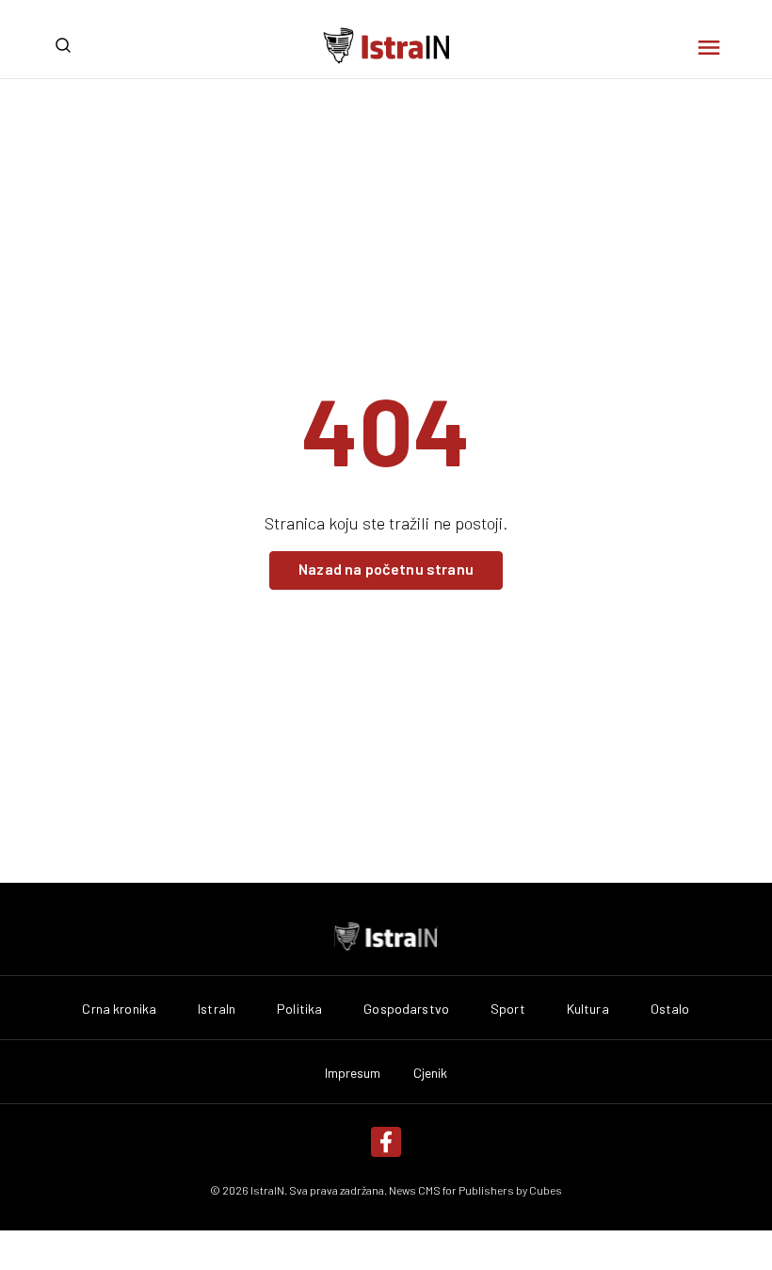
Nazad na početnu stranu (386, 569)
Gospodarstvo (406, 1009)
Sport (508, 1009)
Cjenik (430, 1073)
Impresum (353, 1073)
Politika (299, 1009)
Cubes (545, 1190)
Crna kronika (119, 1009)
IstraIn (216, 1009)
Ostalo (670, 1009)
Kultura (588, 1009)
